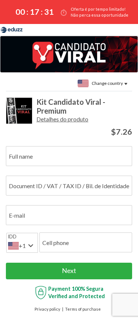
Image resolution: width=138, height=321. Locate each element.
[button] (62, 118)
